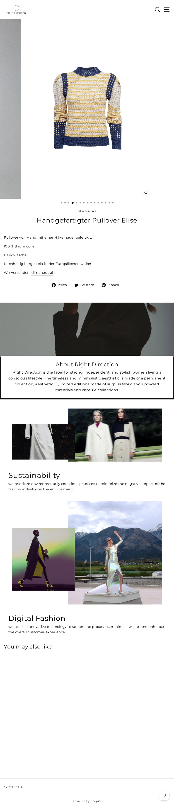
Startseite (86, 211)
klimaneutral (42, 273)
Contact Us (13, 787)
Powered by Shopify (87, 801)
